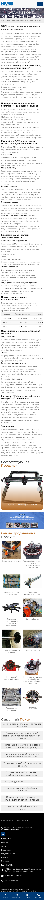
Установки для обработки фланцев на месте (22, 764)
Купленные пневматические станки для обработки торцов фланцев (22, 746)
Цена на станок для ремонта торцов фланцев (22, 725)
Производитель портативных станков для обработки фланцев (22, 798)
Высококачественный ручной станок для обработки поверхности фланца (22, 736)
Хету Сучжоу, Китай (12, 781)
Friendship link (11, 820)
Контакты (38, 896)
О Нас (27, 896)
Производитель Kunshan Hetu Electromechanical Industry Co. (22, 773)
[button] (39, 489)
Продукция (16, 896)
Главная (3, 20)
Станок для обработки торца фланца (22, 807)
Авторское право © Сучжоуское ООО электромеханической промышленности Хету (18, 890)
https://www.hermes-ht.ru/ (17, 62)
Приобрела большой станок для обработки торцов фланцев (22, 755)
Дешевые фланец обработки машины (22, 789)
